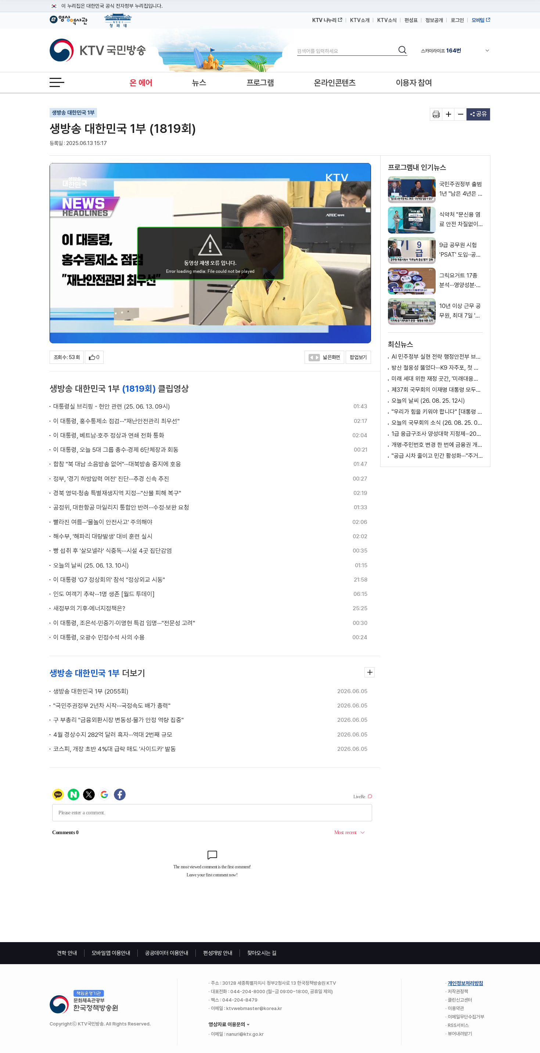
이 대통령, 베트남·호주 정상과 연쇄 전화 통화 (108, 435)
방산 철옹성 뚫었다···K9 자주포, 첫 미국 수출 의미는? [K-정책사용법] (437, 367)
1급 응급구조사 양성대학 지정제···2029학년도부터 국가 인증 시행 (437, 433)
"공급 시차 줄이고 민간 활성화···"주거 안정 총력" (437, 455)
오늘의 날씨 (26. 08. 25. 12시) (428, 400)
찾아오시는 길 (262, 953)
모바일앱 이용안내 (111, 953)
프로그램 (260, 82)
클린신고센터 (460, 1000)
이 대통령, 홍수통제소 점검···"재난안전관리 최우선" (116, 421)
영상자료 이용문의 (227, 1024)
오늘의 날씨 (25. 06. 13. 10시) (91, 565)
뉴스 (199, 82)
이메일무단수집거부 (466, 1017)
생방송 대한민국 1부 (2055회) (91, 691)
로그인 (457, 20)
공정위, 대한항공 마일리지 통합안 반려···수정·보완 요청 (121, 507)
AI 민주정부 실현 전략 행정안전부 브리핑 (437, 356)
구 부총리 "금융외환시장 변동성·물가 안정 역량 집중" (118, 720)
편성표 (411, 20)
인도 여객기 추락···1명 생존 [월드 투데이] (104, 594)
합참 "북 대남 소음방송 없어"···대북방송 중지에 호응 (117, 464)
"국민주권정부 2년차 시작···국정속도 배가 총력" (111, 705)
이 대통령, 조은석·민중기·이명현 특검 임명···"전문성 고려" (124, 623)
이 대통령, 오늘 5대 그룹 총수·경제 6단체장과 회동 (116, 449)
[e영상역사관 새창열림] (68, 19)
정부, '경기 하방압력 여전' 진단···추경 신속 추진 (111, 478)
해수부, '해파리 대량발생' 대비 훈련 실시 (102, 536)
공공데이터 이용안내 (166, 953)
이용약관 (456, 1008)
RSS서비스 (458, 1025)
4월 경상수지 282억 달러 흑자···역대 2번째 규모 (112, 734)
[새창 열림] (436, 114)
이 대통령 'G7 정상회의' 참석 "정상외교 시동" (109, 579)
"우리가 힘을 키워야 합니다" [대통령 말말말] (437, 411)
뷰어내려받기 (460, 1033)
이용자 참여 (414, 82)
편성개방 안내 (218, 953)
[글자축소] (460, 114)
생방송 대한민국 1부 (73, 112)
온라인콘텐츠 (334, 82)
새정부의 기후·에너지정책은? (89, 608)
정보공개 (434, 20)
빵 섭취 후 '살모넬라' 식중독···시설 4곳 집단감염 (112, 550)
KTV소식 (387, 20)
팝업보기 (358, 357)
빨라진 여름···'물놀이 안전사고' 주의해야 (102, 522)
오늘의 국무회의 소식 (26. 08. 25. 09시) (437, 422)
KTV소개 (360, 20)
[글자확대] (448, 114)
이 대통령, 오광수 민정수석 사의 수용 (99, 637)
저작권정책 (458, 991)
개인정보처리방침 (465, 983)
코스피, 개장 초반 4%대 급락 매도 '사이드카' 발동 (114, 749)
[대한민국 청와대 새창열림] (118, 17)
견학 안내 (67, 953)
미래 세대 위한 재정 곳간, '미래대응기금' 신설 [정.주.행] (437, 378)
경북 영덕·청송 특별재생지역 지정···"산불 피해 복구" (117, 493)
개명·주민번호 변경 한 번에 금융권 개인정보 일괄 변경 (437, 444)
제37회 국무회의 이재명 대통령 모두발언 (437, 389)
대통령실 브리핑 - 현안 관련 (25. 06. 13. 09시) (111, 406)
